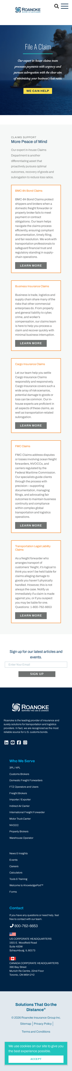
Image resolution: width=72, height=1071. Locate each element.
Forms (13, 891)
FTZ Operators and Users (23, 786)
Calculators (15, 872)
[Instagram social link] (25, 743)
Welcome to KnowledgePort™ (26, 885)
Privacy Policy (43, 1023)
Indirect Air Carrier (19, 806)
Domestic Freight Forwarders (25, 780)
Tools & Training (18, 879)
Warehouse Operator (21, 838)
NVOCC (14, 825)
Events (13, 859)
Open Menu (64, 6)
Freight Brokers (18, 793)
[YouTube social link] (13, 743)
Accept (35, 1059)
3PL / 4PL (14, 767)
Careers (13, 866)
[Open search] (54, 6)
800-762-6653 (26, 926)
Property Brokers (18, 831)
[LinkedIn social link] (7, 743)
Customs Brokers (19, 774)
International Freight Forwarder (27, 812)
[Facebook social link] (19, 743)
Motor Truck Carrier (20, 818)
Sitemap (25, 1023)
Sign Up (37, 674)
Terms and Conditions (36, 1031)
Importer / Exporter (20, 799)
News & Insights (18, 853)
